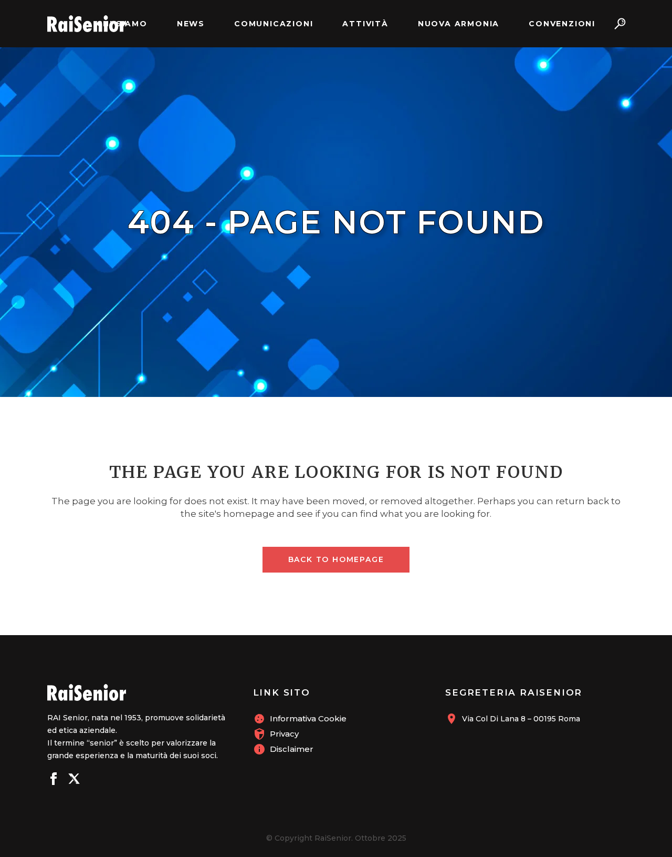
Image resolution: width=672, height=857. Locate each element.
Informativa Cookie (308, 718)
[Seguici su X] (74, 780)
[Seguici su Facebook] (53, 780)
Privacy (284, 734)
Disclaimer (291, 749)
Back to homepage (336, 559)
